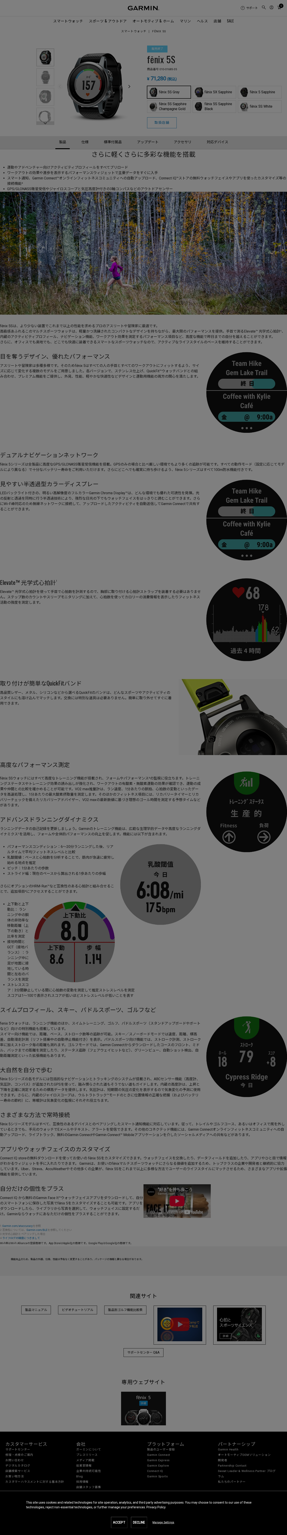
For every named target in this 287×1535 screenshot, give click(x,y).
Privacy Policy (156, 1507)
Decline (139, 1522)
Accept (119, 1522)
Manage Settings (163, 1522)
